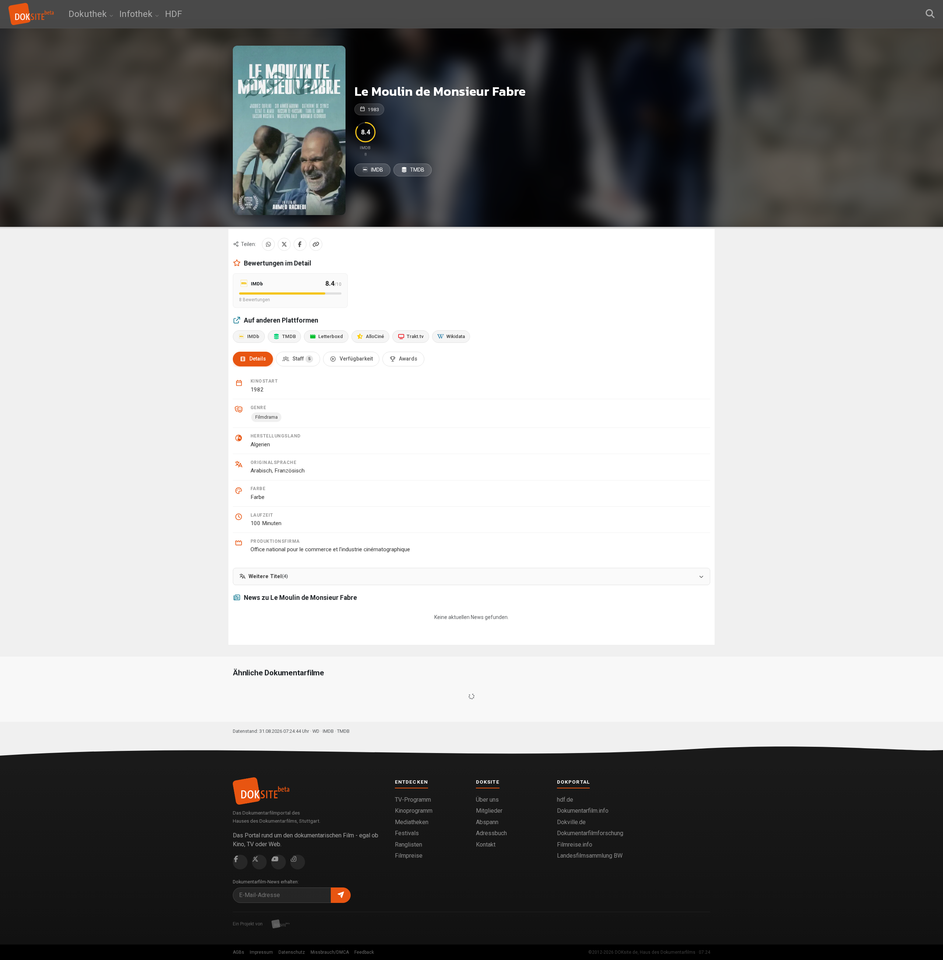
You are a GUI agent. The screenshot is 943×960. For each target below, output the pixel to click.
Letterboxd (330, 336)
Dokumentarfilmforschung (590, 833)
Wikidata (455, 336)
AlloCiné (375, 336)
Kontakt (485, 844)
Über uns (487, 799)
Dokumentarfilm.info (583, 810)
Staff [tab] (301, 359)
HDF (173, 14)
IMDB (376, 170)
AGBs (238, 952)
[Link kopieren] (315, 244)
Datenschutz (291, 952)
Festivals (407, 833)
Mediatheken (411, 822)
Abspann (487, 822)
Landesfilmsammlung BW (590, 855)
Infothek (137, 14)
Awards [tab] (408, 359)
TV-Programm (413, 799)
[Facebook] (300, 244)
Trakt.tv (415, 336)
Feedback (364, 952)
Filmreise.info (574, 844)
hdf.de (565, 799)
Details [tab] (257, 359)
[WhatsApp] (268, 244)
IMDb (253, 336)
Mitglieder (489, 810)
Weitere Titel (268, 576)
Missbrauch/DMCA (330, 952)
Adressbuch (491, 833)
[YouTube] (278, 862)
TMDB (416, 170)
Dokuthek (89, 14)
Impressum (261, 952)
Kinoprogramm (413, 810)
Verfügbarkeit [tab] (356, 359)
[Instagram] (297, 862)
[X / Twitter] (284, 244)
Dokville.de (571, 822)
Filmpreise (409, 855)
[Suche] (930, 14)
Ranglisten (408, 844)
